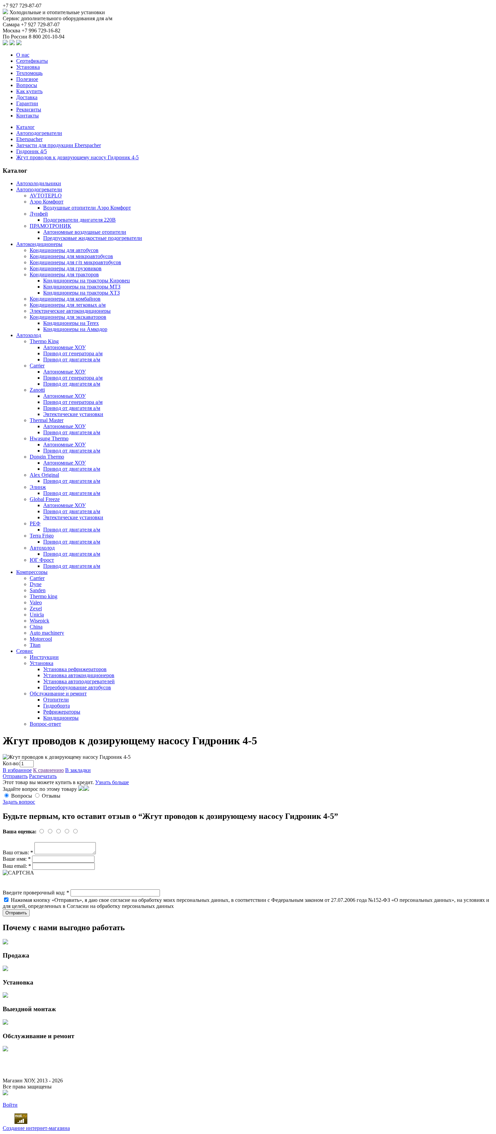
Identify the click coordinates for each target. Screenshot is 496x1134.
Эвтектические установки (73, 414)
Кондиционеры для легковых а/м (68, 305)
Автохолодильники (38, 183)
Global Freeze (45, 499)
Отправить (15, 776)
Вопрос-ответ (45, 724)
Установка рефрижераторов (75, 669)
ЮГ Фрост (42, 560)
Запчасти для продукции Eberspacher (58, 145)
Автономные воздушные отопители (84, 232)
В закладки (78, 770)
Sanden (38, 590)
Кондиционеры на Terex (71, 323)
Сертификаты (32, 61)
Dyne (36, 584)
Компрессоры (32, 572)
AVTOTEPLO (46, 195)
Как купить (29, 91)
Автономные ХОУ (64, 347)
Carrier (37, 365)
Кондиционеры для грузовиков (66, 268)
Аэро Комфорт (46, 201)
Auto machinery (47, 633)
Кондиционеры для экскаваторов (68, 317)
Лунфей (39, 214)
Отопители (56, 699)
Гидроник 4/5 (31, 151)
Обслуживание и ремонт (58, 693)
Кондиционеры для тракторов (64, 274)
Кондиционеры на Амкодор (75, 329)
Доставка (26, 97)
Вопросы (26, 85)
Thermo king (43, 596)
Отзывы (51, 796)
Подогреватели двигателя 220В (79, 220)
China (36, 627)
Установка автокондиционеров (78, 675)
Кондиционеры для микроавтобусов (71, 256)
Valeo (36, 602)
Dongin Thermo (47, 457)
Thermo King (44, 341)
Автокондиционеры (39, 244)
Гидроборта (56, 706)
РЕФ (35, 523)
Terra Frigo (42, 535)
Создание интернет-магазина (36, 1128)
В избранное (17, 770)
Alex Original (44, 475)
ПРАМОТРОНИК (50, 226)
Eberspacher (29, 139)
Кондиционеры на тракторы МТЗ (81, 286)
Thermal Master (46, 420)
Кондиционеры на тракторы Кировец (86, 280)
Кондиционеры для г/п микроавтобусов (75, 262)
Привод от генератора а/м (73, 353)
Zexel (36, 608)
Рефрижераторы (61, 712)
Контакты (27, 115)
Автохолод (28, 335)
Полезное (27, 79)
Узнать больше (112, 782)
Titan (35, 645)
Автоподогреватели (39, 133)
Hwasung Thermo (49, 438)
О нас (22, 55)
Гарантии (27, 103)
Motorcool (41, 639)
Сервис (24, 651)
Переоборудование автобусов (77, 687)
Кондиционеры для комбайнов (65, 299)
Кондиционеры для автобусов (64, 250)
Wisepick (39, 621)
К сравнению (48, 770)
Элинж (38, 487)
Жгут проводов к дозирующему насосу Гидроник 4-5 (77, 157)
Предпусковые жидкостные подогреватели (92, 238)
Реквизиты (28, 109)
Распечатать (43, 776)
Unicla (37, 614)
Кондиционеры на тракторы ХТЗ (81, 293)
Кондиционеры (61, 718)
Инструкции (44, 657)
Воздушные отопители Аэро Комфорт (87, 208)
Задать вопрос (19, 802)
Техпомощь (29, 73)
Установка (28, 67)
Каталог (25, 127)
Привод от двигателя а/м (71, 359)
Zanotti (37, 390)
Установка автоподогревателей (79, 681)
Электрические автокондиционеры (70, 311)
